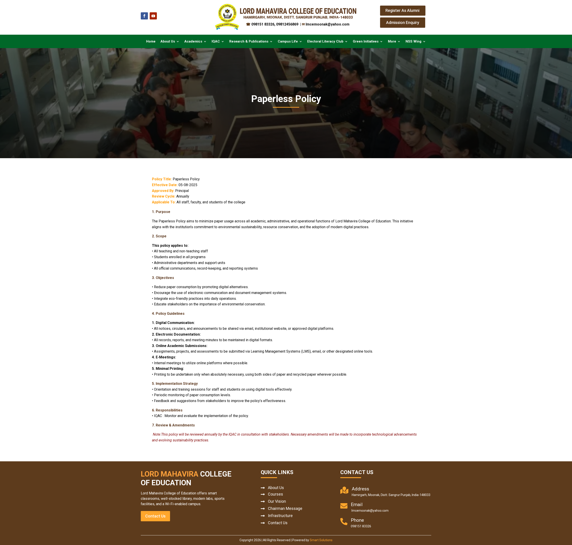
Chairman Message (285, 508)
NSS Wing (413, 41)
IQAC (216, 41)
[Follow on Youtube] (153, 15)
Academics (193, 41)
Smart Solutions (321, 540)
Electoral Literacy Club (325, 41)
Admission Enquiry (402, 22)
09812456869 (287, 24)
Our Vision (277, 501)
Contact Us (155, 516)
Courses (275, 494)
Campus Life (288, 41)
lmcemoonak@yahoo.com (325, 24)
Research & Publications (248, 41)
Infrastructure (280, 515)
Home (151, 41)
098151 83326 (260, 24)
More (392, 41)
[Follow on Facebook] (144, 15)
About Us (167, 41)
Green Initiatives (366, 41)
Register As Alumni (402, 10)
